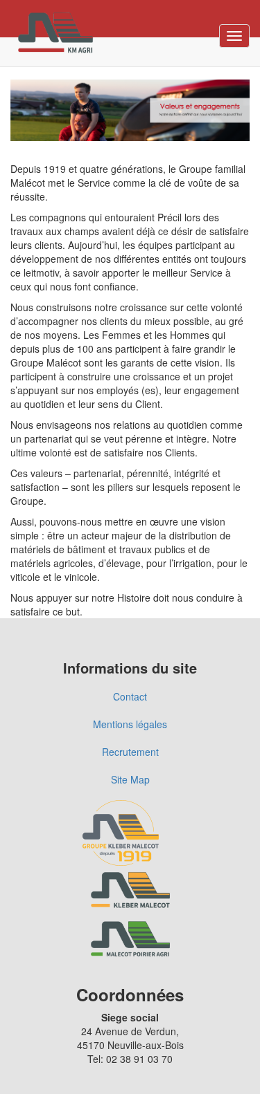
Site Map (130, 779)
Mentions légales (130, 724)
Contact (130, 696)
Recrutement (130, 752)
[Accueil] (55, 33)
